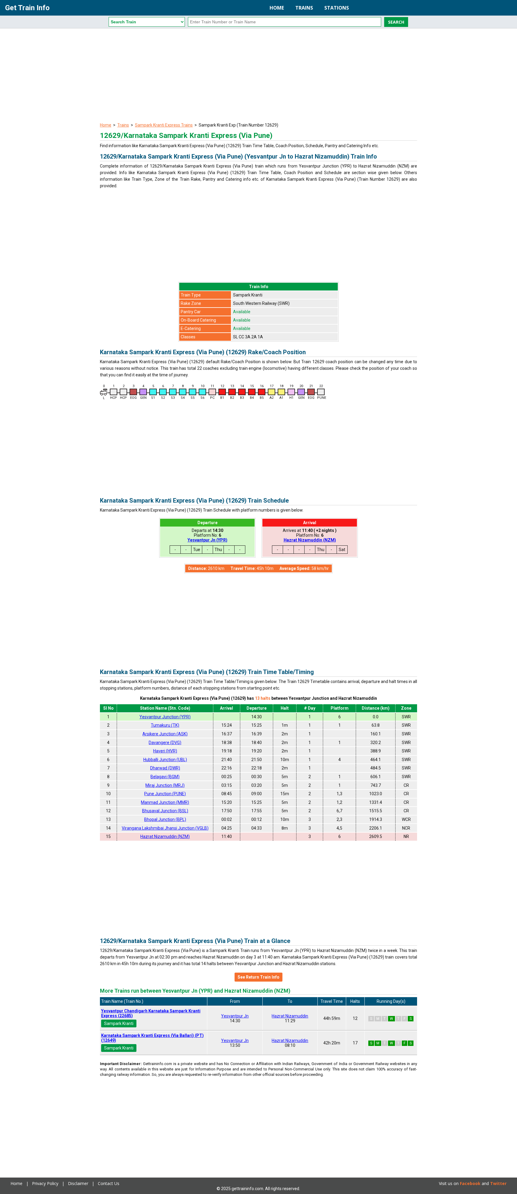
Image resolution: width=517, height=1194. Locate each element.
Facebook (470, 1183)
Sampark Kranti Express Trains (164, 125)
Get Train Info (27, 8)
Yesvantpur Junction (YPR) (165, 716)
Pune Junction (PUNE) (165, 793)
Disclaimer (78, 1183)
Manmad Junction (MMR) (165, 802)
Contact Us (108, 1183)
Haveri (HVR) (165, 751)
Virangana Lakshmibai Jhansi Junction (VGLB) (165, 828)
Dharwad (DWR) (165, 768)
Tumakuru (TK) (165, 725)
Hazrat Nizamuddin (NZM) (310, 540)
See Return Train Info (258, 977)
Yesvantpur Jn (235, 1016)
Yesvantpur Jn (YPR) (207, 540)
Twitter (498, 1183)
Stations (336, 7)
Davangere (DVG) (165, 742)
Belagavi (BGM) (165, 776)
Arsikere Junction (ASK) (165, 733)
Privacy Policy (45, 1183)
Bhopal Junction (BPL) (165, 819)
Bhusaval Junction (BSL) (165, 810)
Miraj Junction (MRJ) (165, 785)
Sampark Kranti (118, 1023)
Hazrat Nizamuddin (290, 1016)
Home (277, 7)
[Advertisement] (258, 76)
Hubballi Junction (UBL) (165, 759)
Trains (304, 7)
